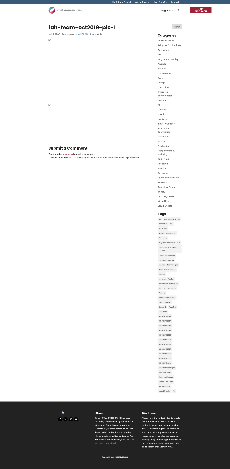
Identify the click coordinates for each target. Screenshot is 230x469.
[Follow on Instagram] (71, 419)
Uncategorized (166, 196)
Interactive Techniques (168, 283)
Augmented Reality (168, 59)
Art (159, 54)
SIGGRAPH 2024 (165, 354)
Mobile (161, 141)
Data (160, 78)
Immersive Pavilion (166, 279)
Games (162, 274)
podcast (162, 288)
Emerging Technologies (168, 265)
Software (163, 173)
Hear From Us (160, 2)
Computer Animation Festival (167, 249)
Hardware (163, 119)
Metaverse (163, 136)
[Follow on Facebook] (60, 419)
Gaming (162, 109)
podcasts (172, 288)
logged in (68, 154)
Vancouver (163, 382)
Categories (165, 10)
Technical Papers (167, 187)
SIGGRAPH (163, 311)
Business (162, 68)
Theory (161, 191)
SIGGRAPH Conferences (62, 34)
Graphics (163, 114)
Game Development (167, 269)
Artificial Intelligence (167, 233)
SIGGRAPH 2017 (165, 321)
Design (161, 82)
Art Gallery (163, 228)
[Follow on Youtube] (76, 419)
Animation (163, 50)
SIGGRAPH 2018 (165, 326)
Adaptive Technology (169, 45)
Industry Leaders (167, 123)
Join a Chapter (142, 2)
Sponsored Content (168, 177)
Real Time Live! (165, 302)
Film (160, 105)
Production (164, 146)
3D (160, 219)
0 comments (96, 34)
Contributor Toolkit (121, 2)
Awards (162, 64)
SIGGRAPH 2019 (165, 330)
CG (178, 242)
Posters (162, 293)
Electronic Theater (166, 260)
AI (179, 219)
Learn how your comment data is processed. (115, 157)
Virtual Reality (165, 201)
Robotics (172, 307)
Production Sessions (167, 297)
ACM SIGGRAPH (166, 40)
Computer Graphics (167, 255)
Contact (175, 2)
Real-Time (163, 158)
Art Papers (163, 238)
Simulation (163, 168)
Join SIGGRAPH (201, 10)
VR (174, 391)
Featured (162, 100)
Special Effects (165, 372)
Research (163, 163)
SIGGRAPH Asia (165, 363)
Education (163, 87)
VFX (171, 382)
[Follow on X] (65, 419)
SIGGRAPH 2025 (165, 358)
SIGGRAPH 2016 (165, 316)
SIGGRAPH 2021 (165, 340)
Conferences (165, 73)
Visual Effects (165, 205)
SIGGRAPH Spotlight (167, 368)
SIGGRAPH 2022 (165, 344)
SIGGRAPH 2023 (165, 349)
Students (163, 182)
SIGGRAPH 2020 (165, 335)
